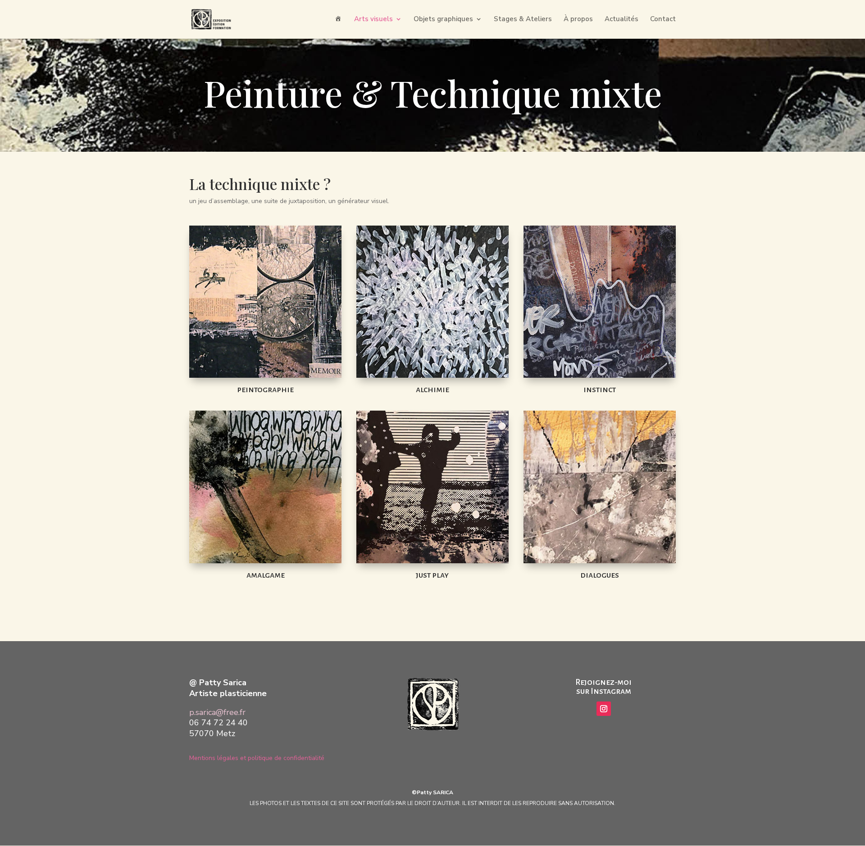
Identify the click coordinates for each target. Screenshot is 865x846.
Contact (663, 19)
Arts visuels (373, 19)
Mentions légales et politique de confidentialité (256, 758)
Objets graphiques (443, 19)
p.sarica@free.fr (217, 712)
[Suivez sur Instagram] (603, 708)
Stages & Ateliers (523, 19)
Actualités (621, 19)
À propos (578, 19)
